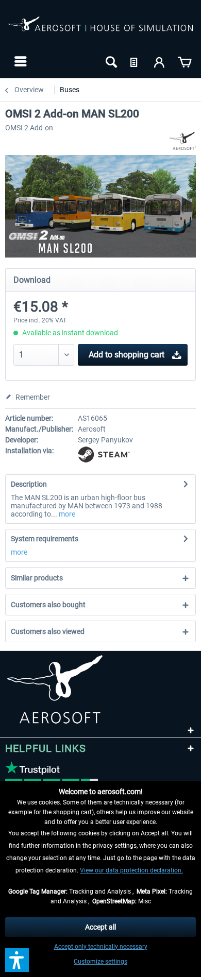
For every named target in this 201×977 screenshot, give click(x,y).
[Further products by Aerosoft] (183, 141)
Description (29, 484)
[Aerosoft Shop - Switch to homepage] (100, 29)
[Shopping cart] (184, 61)
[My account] (159, 61)
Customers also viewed (48, 631)
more (66, 514)
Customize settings (100, 961)
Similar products (37, 578)
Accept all (100, 927)
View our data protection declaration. (131, 870)
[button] (17, 960)
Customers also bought (48, 605)
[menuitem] (19, 61)
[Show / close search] (110, 61)
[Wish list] (135, 61)
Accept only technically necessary (100, 946)
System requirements (44, 539)
